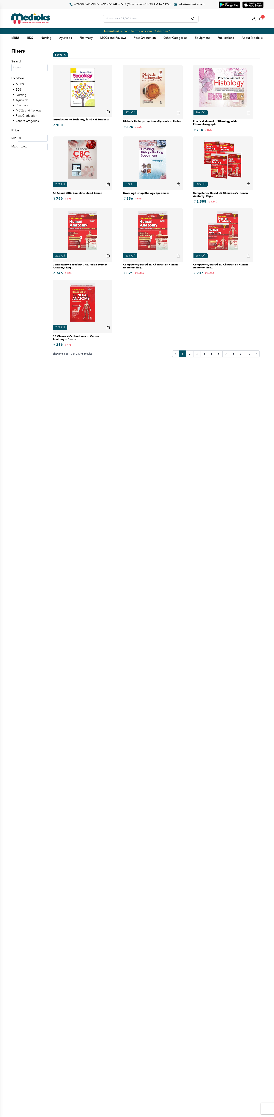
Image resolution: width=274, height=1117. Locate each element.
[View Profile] (254, 18)
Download (111, 31)
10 (248, 354)
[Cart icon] (108, 111)
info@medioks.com (191, 4)
